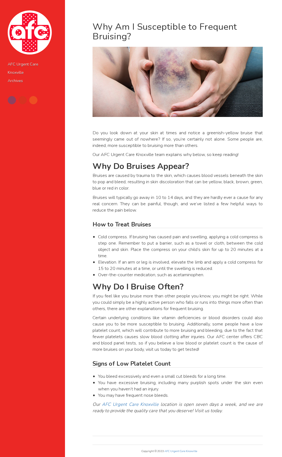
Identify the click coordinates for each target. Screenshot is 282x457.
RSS (33, 100)
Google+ (22, 100)
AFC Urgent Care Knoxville (130, 404)
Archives (15, 80)
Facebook (12, 100)
